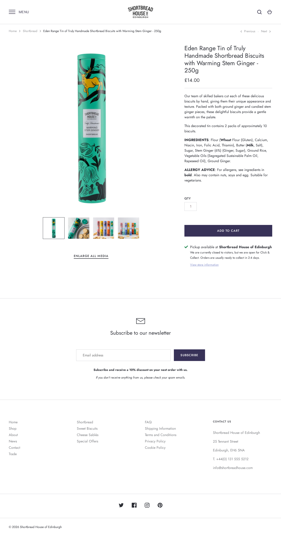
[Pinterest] (160, 506)
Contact (14, 447)
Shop (12, 428)
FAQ (148, 422)
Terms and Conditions (160, 434)
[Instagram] (147, 506)
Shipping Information (160, 428)
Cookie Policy (155, 447)
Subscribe (189, 355)
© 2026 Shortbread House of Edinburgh (35, 527)
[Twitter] (121, 506)
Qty (187, 198)
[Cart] (269, 12)
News (13, 441)
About (13, 434)
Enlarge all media (91, 256)
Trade (13, 453)
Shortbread (30, 31)
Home (13, 31)
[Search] (259, 12)
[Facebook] (134, 506)
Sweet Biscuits (87, 428)
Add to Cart (228, 230)
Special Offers (87, 441)
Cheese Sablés (87, 434)
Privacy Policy (155, 441)
